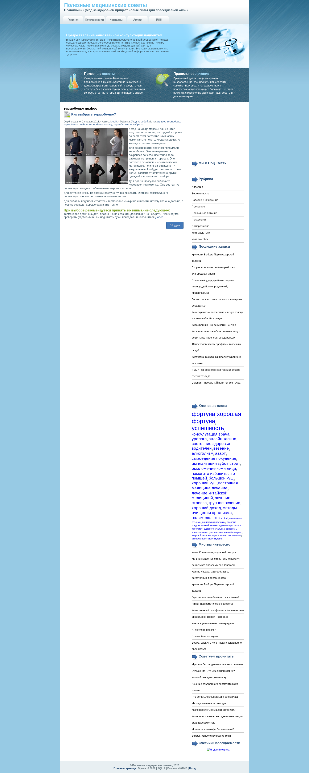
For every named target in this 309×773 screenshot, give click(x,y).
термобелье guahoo (76, 124)
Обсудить (175, 225)
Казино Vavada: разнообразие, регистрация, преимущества (210, 574)
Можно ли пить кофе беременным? (213, 729)
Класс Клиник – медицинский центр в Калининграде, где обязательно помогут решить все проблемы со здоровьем (216, 331)
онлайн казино (222, 439)
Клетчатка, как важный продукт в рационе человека (217, 360)
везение (221, 448)
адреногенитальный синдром (226, 532)
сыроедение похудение (214, 458)
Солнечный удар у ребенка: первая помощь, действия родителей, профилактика (213, 286)
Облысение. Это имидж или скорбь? (213, 670)
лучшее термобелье (169, 121)
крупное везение (224, 503)
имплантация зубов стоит (216, 463)
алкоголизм (202, 453)
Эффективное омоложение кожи (211, 735)
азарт (220, 453)
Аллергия (197, 187)
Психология (199, 219)
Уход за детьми (201, 232)
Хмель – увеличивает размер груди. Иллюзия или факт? (213, 626)
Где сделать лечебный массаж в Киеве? (215, 597)
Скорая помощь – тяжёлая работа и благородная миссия (213, 270)
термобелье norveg (100, 124)
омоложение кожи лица (214, 468)
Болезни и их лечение (205, 200)
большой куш (221, 478)
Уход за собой (139, 121)
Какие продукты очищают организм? (213, 709)
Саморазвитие (200, 226)
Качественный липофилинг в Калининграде (218, 610)
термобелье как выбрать (128, 124)
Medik (113, 121)
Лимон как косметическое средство (213, 603)
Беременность (200, 193)
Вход (192, 768)
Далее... (160, 217)
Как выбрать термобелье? (93, 114)
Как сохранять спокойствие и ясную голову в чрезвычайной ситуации (217, 315)
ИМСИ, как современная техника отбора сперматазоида (216, 373)
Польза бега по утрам (205, 636)
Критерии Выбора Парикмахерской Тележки (213, 257)
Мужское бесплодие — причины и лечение (217, 664)
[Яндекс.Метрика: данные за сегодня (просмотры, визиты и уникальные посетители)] (218, 750)
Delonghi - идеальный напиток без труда (216, 382)
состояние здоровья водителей (211, 445)
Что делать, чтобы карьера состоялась (215, 696)
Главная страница (125, 768)
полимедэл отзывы (210, 517)
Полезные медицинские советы (105, 5)
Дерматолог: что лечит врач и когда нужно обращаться (217, 302)
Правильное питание (204, 213)
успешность (208, 428)
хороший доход (206, 508)
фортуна (203, 414)
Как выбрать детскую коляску (209, 677)
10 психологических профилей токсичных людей (216, 347)
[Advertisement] (218, 133)
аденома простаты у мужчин (207, 538)
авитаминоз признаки (213, 522)
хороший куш (204, 483)
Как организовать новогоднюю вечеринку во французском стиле (218, 719)
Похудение (198, 206)
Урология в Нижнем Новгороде (210, 616)
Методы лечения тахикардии (209, 703)
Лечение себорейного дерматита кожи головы (215, 687)
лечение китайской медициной (209, 495)
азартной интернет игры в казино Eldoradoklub (216, 535)
